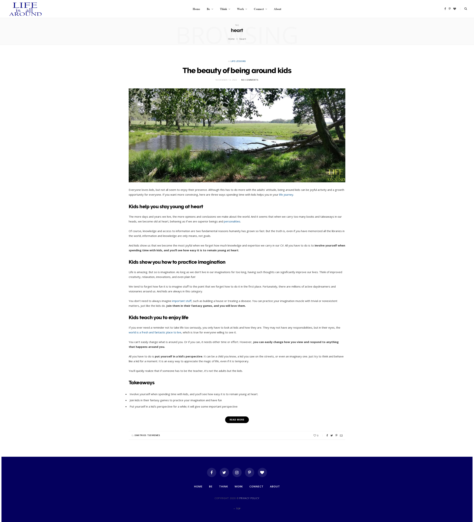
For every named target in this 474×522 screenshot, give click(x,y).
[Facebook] (211, 472)
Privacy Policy (249, 498)
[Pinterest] (336, 435)
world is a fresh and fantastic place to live (155, 332)
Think (223, 9)
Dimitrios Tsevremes (147, 435)
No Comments (249, 79)
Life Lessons (238, 61)
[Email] (341, 435)
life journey (286, 194)
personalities (232, 221)
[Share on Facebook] (327, 435)
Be (208, 9)
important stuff (181, 301)
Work (240, 9)
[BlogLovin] (262, 472)
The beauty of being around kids (237, 70)
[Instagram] (237, 472)
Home (196, 9)
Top (238, 508)
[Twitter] (224, 472)
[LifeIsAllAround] (25, 9)
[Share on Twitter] (332, 435)
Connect (259, 9)
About (277, 9)
